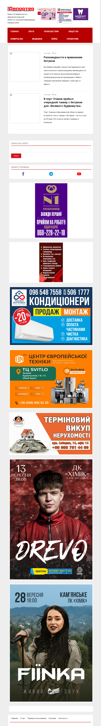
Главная (14, 31)
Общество (73, 31)
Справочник (72, 39)
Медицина (37, 39)
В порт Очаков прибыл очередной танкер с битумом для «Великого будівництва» (63, 102)
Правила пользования (36, 718)
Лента (31, 31)
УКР (39, 10)
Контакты (63, 718)
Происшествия (51, 31)
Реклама (52, 718)
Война (54, 39)
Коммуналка (16, 39)
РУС (39, 13)
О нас (22, 718)
